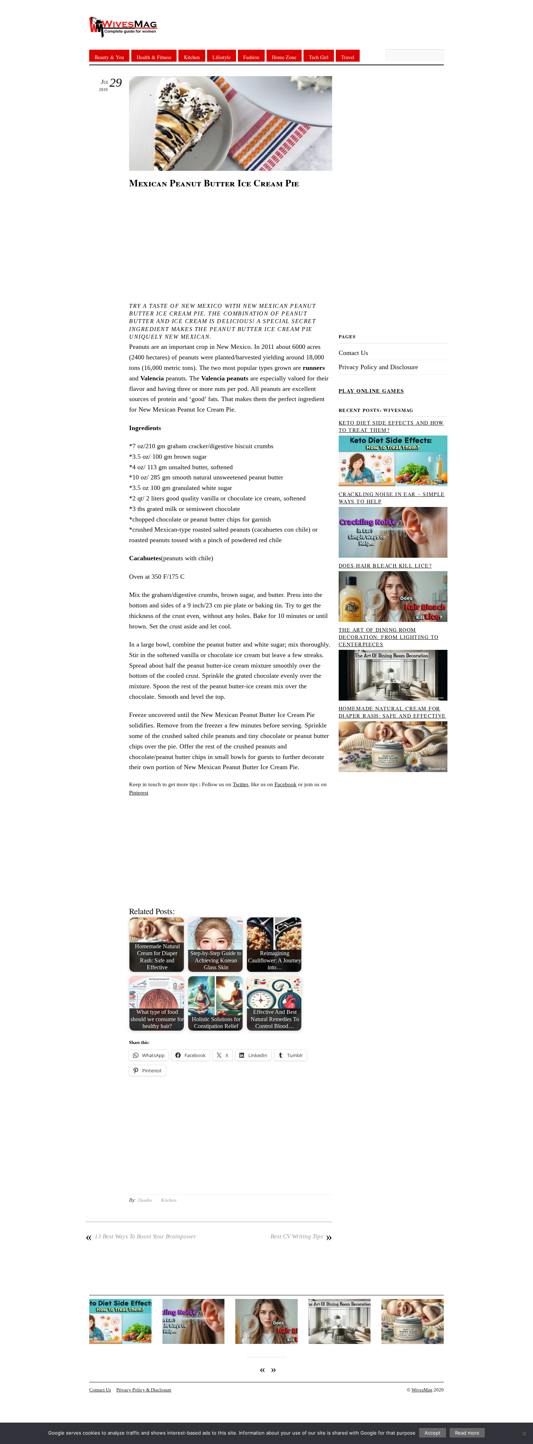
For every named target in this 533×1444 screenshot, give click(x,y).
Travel (347, 57)
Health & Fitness (154, 57)
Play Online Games (371, 391)
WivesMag (422, 1390)
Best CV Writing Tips (301, 1236)
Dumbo (145, 1200)
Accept (433, 1433)
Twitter (240, 784)
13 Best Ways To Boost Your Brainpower (141, 1236)
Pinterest (138, 792)
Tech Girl (319, 57)
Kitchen (192, 57)
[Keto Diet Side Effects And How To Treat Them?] (393, 484)
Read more (467, 1433)
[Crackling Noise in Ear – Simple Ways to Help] (393, 556)
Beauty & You (109, 57)
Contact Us (353, 352)
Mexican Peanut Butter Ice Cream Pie (214, 183)
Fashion (251, 57)
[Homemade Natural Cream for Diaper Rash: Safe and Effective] (393, 770)
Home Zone (284, 57)
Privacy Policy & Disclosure (144, 1390)
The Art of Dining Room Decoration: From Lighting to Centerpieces (388, 637)
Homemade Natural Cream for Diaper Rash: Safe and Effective (392, 712)
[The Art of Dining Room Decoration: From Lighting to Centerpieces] (393, 699)
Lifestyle (221, 57)
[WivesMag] (123, 33)
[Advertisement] (230, 243)
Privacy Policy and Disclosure (378, 367)
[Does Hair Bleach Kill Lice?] (393, 620)
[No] (524, 1433)
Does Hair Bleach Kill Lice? (385, 565)
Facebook (285, 784)
